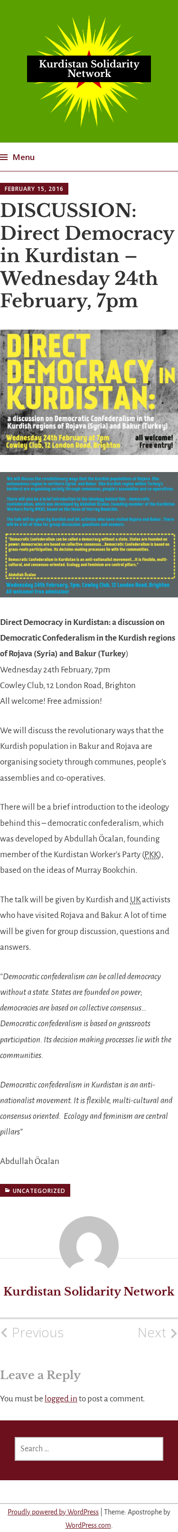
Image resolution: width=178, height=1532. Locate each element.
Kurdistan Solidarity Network (89, 68)
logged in (61, 1398)
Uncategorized (39, 1191)
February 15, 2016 (34, 189)
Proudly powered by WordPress (53, 1512)
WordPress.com (88, 1525)
